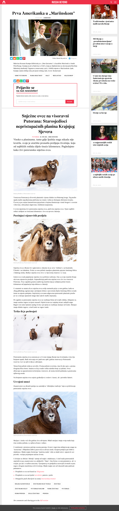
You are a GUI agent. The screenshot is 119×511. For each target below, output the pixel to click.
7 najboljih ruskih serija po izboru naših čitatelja (104, 176)
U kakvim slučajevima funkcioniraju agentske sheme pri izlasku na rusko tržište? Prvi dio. (104, 79)
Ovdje (53, 508)
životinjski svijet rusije (42, 484)
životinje (57, 484)
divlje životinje (34, 493)
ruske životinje (53, 489)
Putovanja (35, 136)
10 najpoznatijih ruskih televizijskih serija (102, 144)
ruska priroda (20, 493)
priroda (45, 493)
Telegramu (40, 472)
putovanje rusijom (37, 489)
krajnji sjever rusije (22, 484)
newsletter (38, 475)
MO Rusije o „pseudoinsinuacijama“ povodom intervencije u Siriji (102, 42)
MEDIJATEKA (57, 75)
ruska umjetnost (36, 75)
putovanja (65, 489)
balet (48, 75)
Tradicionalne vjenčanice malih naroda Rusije (103, 23)
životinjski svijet (21, 489)
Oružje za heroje (100, 113)
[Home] (4, 2)
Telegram (73, 58)
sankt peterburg (21, 75)
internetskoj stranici (48, 479)
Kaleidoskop (68, 75)
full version (44, 500)
